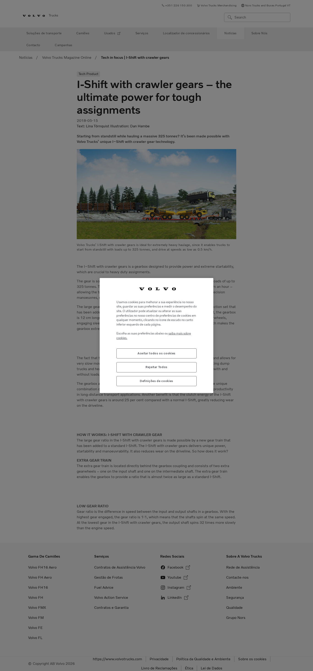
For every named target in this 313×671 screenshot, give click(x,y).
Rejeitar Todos (156, 367)
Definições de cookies (156, 381)
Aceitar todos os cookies (156, 353)
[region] (156, 335)
